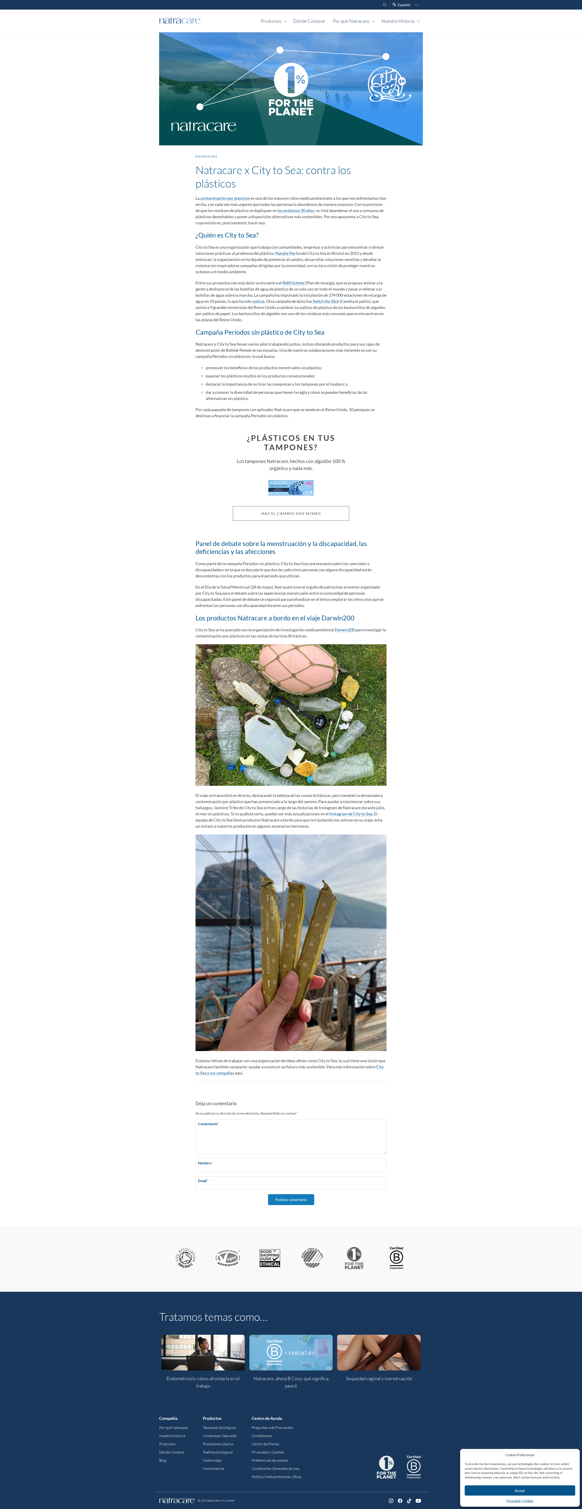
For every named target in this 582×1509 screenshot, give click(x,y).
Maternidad (212, 1460)
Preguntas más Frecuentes (272, 1427)
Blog (162, 1460)
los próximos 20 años (296, 210)
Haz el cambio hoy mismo (291, 513)
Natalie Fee (285, 253)
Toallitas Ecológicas (218, 1452)
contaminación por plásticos (225, 198)
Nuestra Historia (397, 21)
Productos (271, 21)
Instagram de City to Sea (350, 813)
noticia (258, 301)
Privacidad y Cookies (520, 1501)
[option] (203, 1364)
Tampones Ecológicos (219, 1427)
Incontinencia (213, 1468)
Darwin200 (345, 629)
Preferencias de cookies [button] (270, 1460)
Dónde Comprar (309, 21)
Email (203, 1180)
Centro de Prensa (265, 1444)
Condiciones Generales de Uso (275, 1468)
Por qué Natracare (351, 21)
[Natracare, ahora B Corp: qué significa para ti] (291, 1352)
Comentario (208, 1124)
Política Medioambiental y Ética (276, 1476)
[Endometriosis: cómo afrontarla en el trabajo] (203, 1352)
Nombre (205, 1163)
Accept (520, 1491)
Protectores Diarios (218, 1444)
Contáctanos (262, 1435)
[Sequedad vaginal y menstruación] (379, 1352)
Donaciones (206, 156)
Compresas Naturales (220, 1435)
